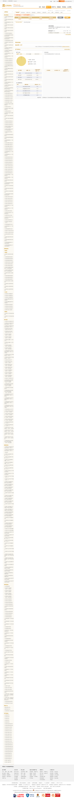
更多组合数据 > (67, 49)
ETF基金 (31, 778)
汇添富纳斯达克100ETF (8, 409)
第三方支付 (16, 774)
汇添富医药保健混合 (8, 33)
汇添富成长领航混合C (8, 149)
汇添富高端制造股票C (8, 256)
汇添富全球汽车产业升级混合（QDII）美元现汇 (8, 434)
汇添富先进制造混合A (8, 200)
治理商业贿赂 (34, 782)
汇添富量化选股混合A (8, 58)
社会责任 (56, 776)
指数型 (31, 774)
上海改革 (6, 452)
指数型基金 (6, 445)
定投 (22, 773)
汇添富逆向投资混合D (8, 124)
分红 (22, 774)
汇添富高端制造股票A (8, 260)
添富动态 (5, 1)
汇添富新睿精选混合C (8, 62)
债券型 (34, 774)
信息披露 (51, 774)
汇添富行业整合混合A (8, 167)
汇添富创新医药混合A (8, 164)
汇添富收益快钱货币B (8, 746)
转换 (24, 773)
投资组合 (39, 12)
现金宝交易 (23, 778)
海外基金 (6, 319)
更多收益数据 (68, 34)
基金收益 (33, 12)
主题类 (6, 252)
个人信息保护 (46, 782)
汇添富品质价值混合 (8, 210)
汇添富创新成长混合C (8, 158)
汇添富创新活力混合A (8, 100)
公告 (49, 12)
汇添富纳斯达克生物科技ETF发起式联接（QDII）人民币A (8, 384)
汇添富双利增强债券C (8, 602)
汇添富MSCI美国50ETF (8, 378)
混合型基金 (6, 14)
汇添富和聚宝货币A (8, 739)
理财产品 (6, 705)
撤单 (24, 774)
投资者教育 (42, 778)
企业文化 (56, 771)
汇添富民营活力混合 (8, 215)
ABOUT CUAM (59, 782)
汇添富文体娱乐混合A (8, 201)
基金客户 (4, 776)
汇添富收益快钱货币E (8, 749)
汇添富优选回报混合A (8, 219)
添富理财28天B (7, 707)
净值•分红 (28, 12)
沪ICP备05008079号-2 (50, 790)
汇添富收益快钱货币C (8, 744)
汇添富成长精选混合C (8, 162)
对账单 (8, 773)
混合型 (34, 773)
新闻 (61, 12)
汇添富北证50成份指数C (9, 528)
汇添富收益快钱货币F (8, 751)
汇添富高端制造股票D (8, 258)
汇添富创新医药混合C (8, 171)
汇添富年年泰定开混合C (9, 232)
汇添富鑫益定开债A (8, 650)
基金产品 (51, 10)
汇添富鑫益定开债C (8, 645)
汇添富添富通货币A (8, 756)
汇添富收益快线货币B (8, 725)
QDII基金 (31, 776)
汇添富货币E (6, 720)
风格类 (6, 250)
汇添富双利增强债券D (8, 604)
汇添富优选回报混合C (8, 172)
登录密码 (4, 774)
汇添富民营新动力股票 (8, 262)
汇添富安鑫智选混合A (8, 93)
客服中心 (41, 771)
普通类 (6, 311)
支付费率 (16, 778)
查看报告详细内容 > (66, 46)
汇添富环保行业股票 (8, 309)
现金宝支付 (16, 773)
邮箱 (11, 771)
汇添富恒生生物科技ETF (9, 321)
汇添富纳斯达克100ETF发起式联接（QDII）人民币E (8, 395)
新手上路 (41, 773)
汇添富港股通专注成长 (8, 40)
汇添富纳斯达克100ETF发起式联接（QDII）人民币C (8, 398)
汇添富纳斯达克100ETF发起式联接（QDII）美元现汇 (8, 406)
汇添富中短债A (7, 685)
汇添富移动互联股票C (8, 304)
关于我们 (51, 771)
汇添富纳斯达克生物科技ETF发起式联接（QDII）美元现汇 (8, 391)
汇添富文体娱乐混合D (8, 196)
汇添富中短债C (7, 662)
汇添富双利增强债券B (8, 611)
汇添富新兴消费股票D (8, 297)
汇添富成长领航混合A (8, 148)
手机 (8, 771)
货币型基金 (6, 713)
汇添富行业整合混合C (8, 169)
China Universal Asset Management (35, 788)
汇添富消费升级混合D (8, 142)
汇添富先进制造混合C (8, 203)
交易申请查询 (23, 776)
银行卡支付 (16, 771)
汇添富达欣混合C (7, 106)
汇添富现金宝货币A (8, 730)
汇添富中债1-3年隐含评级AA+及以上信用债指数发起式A (8, 698)
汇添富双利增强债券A (8, 613)
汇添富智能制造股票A (8, 277)
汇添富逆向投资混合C (8, 122)
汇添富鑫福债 (7, 586)
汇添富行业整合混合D (8, 165)
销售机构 (57, 12)
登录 (54, 1)
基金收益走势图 (19, 22)
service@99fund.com (26, 784)
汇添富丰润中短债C (8, 687)
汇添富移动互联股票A (8, 306)
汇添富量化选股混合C (8, 60)
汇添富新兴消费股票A (8, 295)
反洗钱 (28, 782)
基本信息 (23, 12)
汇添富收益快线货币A (8, 723)
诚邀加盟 (51, 776)
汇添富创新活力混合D (8, 96)
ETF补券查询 (42, 779)
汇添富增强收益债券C (8, 701)
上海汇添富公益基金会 (47, 788)
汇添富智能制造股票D (8, 275)
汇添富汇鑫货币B (7, 762)
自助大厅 (46, 773)
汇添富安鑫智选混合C (8, 95)
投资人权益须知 (23, 782)
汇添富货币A (6, 715)
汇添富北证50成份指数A (9, 530)
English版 (56, 778)
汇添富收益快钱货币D (8, 748)
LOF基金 (36, 776)
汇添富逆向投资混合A (8, 121)
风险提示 (40, 782)
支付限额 (16, 776)
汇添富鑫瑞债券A (7, 638)
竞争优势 (51, 773)
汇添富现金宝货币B (8, 727)
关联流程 (16, 779)
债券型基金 (6, 584)
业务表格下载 (42, 776)
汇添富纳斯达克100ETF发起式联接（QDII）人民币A (8, 402)
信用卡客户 (9, 776)
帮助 (57, 1)
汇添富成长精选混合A (8, 160)
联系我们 (51, 778)
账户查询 (4, 773)
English (15, 1)
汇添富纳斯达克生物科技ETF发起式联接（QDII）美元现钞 (8, 441)
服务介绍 (41, 774)
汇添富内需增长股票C (8, 265)
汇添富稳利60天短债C (8, 703)
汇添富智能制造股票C (8, 279)
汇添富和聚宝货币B (8, 741)
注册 (51, 1)
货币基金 (31, 771)
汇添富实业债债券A (8, 600)
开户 (3, 771)
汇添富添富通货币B (8, 755)
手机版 (51, 779)
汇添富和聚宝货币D (8, 737)
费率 (52, 12)
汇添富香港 (10, 1)
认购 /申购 (23, 771)
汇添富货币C (6, 718)
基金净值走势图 (27, 22)
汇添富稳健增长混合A (8, 224)
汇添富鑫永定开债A (8, 660)
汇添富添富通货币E (8, 753)
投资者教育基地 (15, 782)
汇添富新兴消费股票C (8, 293)
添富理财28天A (7, 709)
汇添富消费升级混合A (8, 146)
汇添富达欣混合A (7, 111)
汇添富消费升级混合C (8, 144)
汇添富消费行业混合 (8, 102)
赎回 (26, 771)
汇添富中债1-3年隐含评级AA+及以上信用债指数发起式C (8, 694)
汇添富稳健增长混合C (8, 228)
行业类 (6, 292)
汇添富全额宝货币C (8, 734)
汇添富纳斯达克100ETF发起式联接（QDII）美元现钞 (8, 351)
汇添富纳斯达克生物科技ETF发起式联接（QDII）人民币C (8, 381)
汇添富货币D (6, 716)
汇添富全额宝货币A (8, 732)
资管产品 (4, 778)
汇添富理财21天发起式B (9, 710)
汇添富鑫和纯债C (7, 626)
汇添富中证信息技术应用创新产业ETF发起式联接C (9, 555)
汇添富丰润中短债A (8, 689)
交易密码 (8, 774)
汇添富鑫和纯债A (7, 628)
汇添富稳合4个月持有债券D (60, 10)
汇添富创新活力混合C (8, 98)
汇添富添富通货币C (8, 758)
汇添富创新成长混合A (8, 157)
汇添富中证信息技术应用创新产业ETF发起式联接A (9, 559)
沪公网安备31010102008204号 (40, 790)
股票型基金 (6, 248)
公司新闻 (56, 773)
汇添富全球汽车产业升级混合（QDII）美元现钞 (8, 437)
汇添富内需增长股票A (8, 263)
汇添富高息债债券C (8, 616)
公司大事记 (56, 774)
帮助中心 (46, 771)
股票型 (31, 773)
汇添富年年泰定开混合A (9, 230)
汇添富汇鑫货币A (7, 760)
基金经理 (44, 12)
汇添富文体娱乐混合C (8, 198)
